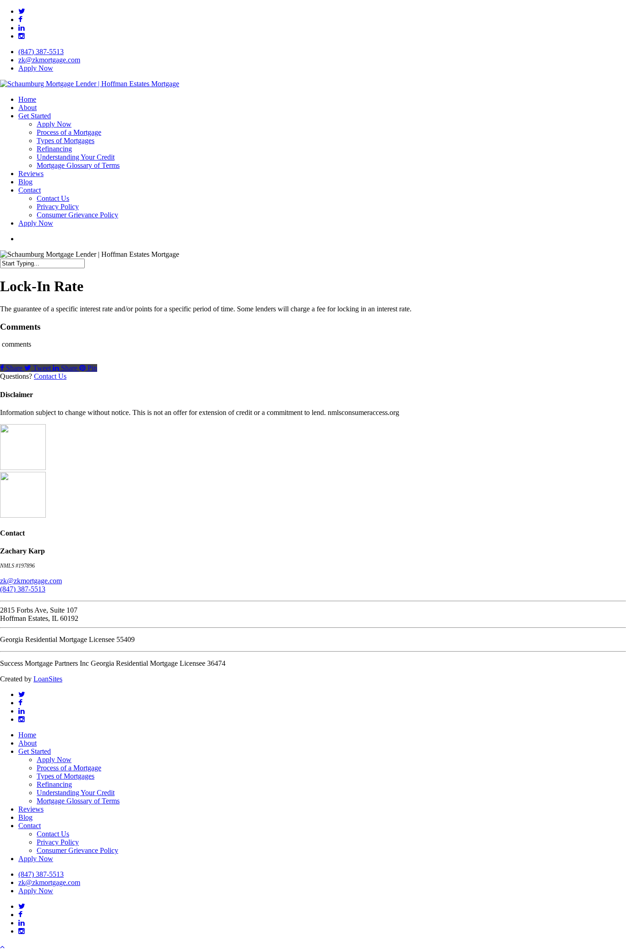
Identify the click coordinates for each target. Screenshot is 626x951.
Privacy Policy (58, 842)
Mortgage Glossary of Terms (78, 801)
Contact (29, 825)
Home (27, 735)
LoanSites (47, 679)
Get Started (34, 751)
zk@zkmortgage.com (31, 581)
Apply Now (54, 759)
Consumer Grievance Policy (77, 850)
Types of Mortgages (65, 776)
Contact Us (50, 376)
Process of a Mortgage (69, 768)
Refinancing (54, 784)
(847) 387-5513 (22, 589)
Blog (25, 817)
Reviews (31, 809)
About (27, 743)
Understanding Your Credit (76, 792)
